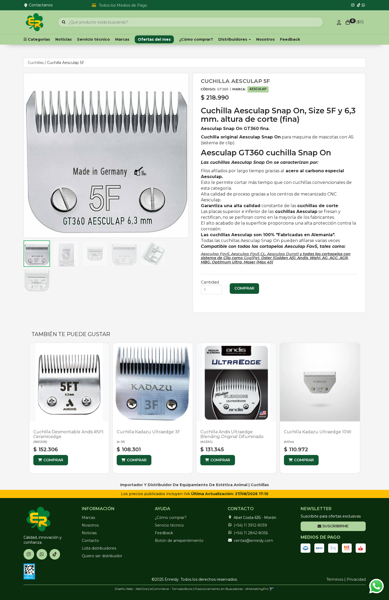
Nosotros (265, 39)
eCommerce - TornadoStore (171, 589)
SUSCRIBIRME (335, 526)
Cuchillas (36, 62)
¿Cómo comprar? (196, 39)
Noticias (63, 39)
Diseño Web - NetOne (131, 589)
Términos (334, 579)
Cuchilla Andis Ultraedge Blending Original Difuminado (232, 434)
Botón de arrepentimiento (179, 540)
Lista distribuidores (99, 548)
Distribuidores (233, 39)
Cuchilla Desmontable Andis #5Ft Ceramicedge (68, 434)
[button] (271, 589)
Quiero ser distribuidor (102, 556)
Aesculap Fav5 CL (248, 254)
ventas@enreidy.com (253, 540)
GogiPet (251, 257)
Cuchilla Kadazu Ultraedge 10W (317, 431)
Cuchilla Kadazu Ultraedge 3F (148, 431)
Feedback (290, 39)
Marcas (122, 39)
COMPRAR (53, 460)
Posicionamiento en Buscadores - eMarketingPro (232, 589)
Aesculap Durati (282, 254)
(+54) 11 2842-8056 (251, 533)
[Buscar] (63, 22)
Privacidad (356, 579)
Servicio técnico (93, 39)
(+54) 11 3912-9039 (250, 525)
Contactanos (40, 5)
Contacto (90, 540)
